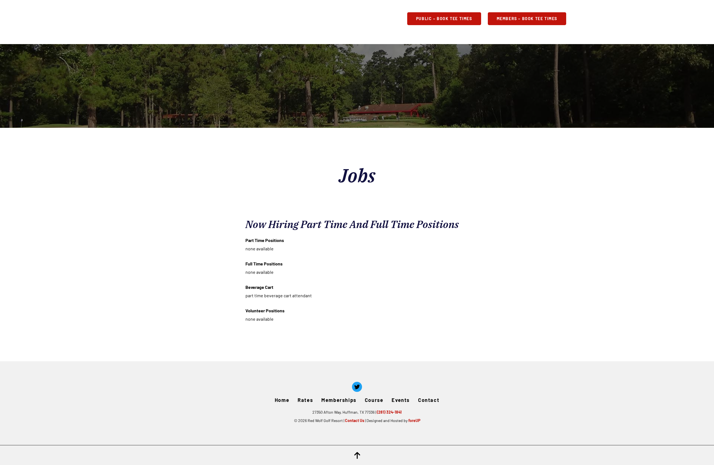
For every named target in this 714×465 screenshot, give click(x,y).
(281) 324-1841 (389, 412)
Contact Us (354, 420)
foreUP (414, 420)
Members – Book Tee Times (527, 18)
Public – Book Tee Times (444, 18)
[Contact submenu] (400, 19)
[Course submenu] (339, 19)
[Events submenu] (368, 19)
